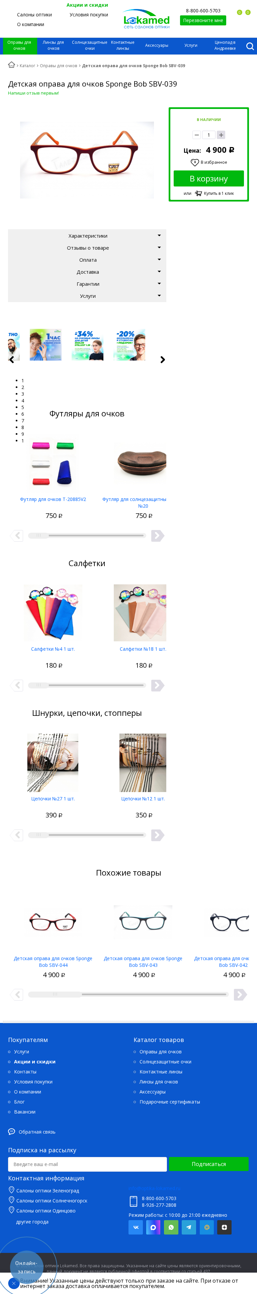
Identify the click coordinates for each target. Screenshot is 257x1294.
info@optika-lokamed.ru (154, 1188)
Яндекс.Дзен (224, 1227)
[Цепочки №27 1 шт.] (53, 760)
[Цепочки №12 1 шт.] (143, 760)
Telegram (189, 1227)
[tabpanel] (87, 345)
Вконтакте (135, 1227)
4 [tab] (22, 400)
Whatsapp (171, 1227)
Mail (206, 1227)
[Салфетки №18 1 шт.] (143, 610)
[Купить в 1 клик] (40, 508)
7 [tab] (22, 420)
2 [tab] (22, 387)
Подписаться (209, 1164)
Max (153, 1227)
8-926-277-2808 (159, 1205)
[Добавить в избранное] (28, 508)
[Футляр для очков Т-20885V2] (53, 461)
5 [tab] (22, 407)
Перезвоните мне (203, 20)
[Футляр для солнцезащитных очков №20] (143, 461)
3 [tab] (22, 394)
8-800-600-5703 (203, 10)
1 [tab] (22, 380)
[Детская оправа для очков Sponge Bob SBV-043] (143, 920)
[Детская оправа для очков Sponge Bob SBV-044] (53, 920)
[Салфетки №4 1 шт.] (53, 610)
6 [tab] (22, 414)
